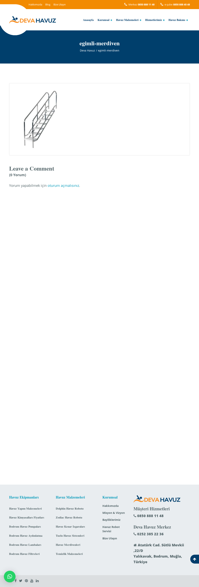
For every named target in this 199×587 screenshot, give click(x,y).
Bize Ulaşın (59, 4)
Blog (47, 4)
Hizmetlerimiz (153, 20)
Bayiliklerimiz (111, 520)
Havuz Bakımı (176, 20)
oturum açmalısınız (63, 185)
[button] (10, 576)
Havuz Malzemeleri (127, 20)
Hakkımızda (35, 4)
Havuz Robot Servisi (111, 529)
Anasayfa (88, 20)
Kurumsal (103, 20)
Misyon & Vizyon (113, 513)
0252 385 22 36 (150, 534)
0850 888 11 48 (150, 515)
